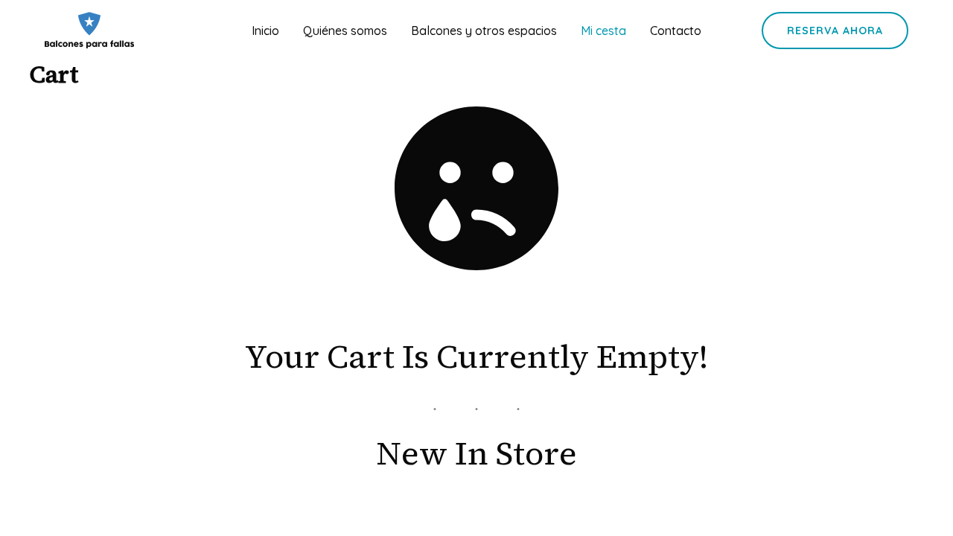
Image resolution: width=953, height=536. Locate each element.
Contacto (675, 30)
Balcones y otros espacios (484, 30)
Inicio (265, 30)
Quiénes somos (345, 30)
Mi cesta (603, 30)
